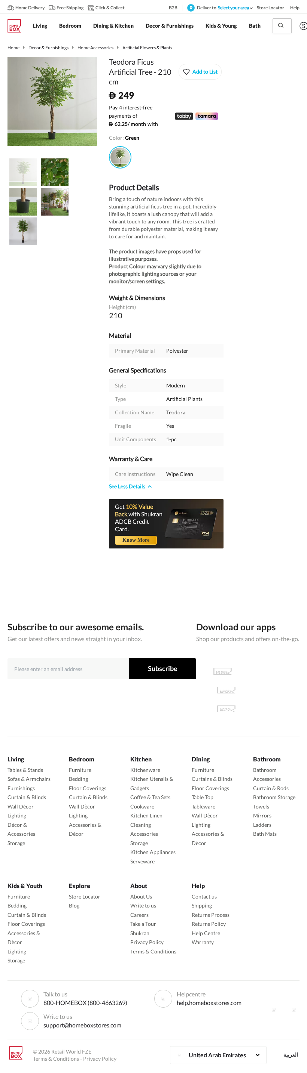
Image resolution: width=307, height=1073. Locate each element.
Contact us (204, 896)
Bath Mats (265, 834)
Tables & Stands (25, 770)
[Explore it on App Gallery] (226, 708)
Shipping (202, 905)
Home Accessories (95, 47)
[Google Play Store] (226, 690)
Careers (139, 915)
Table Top (202, 797)
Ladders (262, 825)
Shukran (139, 933)
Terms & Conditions (153, 951)
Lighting (16, 815)
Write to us (143, 905)
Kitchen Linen (146, 815)
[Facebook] (274, 1010)
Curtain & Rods (271, 788)
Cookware (142, 806)
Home (13, 47)
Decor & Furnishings (48, 47)
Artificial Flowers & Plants (147, 47)
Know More (135, 540)
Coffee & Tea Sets (150, 797)
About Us (141, 896)
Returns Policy (209, 924)
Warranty (203, 942)
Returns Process (211, 915)
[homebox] (17, 25)
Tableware (203, 806)
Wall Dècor (20, 806)
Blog (74, 905)
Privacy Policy (147, 942)
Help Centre (206, 933)
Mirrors (262, 815)
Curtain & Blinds (26, 797)
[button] (200, 72)
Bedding (78, 779)
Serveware (142, 861)
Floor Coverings (87, 788)
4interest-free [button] (135, 108)
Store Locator (84, 896)
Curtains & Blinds (212, 779)
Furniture (80, 770)
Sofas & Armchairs (29, 779)
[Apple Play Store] (222, 671)
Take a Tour (143, 924)
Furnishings (21, 788)
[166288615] (120, 157)
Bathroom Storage (274, 797)
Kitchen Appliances (153, 852)
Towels (261, 806)
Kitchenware (145, 770)
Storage (16, 843)
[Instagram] (294, 1010)
